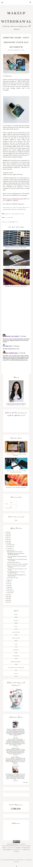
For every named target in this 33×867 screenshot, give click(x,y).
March (9, 589)
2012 (7, 596)
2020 (7, 532)
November (10, 546)
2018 (7, 535)
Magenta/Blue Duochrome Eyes (15, 551)
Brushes (16, 650)
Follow (16, 520)
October (9, 548)
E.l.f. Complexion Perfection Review (16, 454)
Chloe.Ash (15, 738)
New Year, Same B (10, 758)
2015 (7, 541)
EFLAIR (16, 862)
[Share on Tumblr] (17, 222)
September (10, 550)
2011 (7, 598)
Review (16, 620)
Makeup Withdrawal (16, 16)
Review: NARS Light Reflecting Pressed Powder (16, 471)
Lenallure (15, 721)
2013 (7, 595)
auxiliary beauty (15, 748)
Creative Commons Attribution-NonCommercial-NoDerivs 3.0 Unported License (17, 849)
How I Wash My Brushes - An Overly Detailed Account (16, 572)
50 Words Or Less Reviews (16, 667)
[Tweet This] (11, 222)
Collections (16, 632)
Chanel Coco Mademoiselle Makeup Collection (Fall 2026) (15, 730)
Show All (25, 782)
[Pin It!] (13, 222)
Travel (16, 673)
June (8, 583)
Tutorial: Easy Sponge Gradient (16, 487)
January (9, 592)
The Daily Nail (15, 766)
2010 (7, 600)
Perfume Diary (19, 214)
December (10, 544)
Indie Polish (16, 638)
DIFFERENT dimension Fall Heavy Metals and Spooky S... (15, 554)
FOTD (16, 644)
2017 (7, 537)
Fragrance (7, 214)
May (8, 585)
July (8, 581)
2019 (7, 534)
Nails (16, 614)
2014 (7, 543)
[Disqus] (16, 312)
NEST (13, 214)
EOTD (16, 626)
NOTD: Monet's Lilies (12, 577)
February (9, 590)
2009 (7, 602)
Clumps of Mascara (15, 757)
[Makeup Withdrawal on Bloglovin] (16, 698)
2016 (7, 539)
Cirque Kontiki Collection (13, 562)
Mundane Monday (16, 662)
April (8, 587)
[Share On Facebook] (9, 222)
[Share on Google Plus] (15, 222)
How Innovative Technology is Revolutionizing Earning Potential (14, 740)
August (9, 580)
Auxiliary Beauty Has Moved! (13, 749)
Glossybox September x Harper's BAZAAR (17, 564)
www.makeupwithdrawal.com (12, 846)
